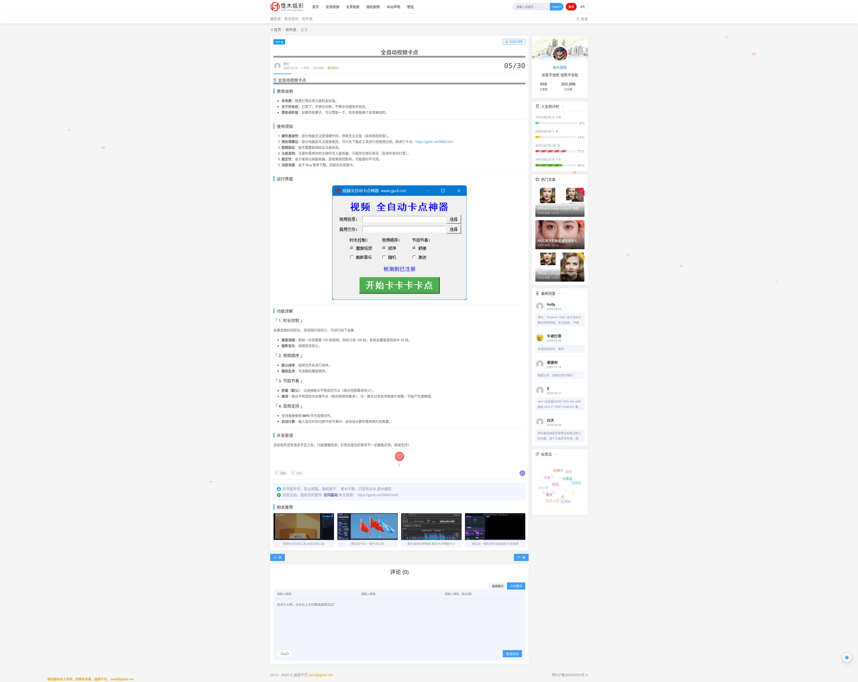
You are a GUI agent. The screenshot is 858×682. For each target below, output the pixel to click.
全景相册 (353, 6)
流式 (571, 7)
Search (556, 6)
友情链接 (332, 6)
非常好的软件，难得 (551, 349)
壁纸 (410, 6)
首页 (315, 6)
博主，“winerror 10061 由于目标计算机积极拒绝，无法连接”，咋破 (559, 319)
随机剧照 (373, 6)
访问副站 (331, 494)
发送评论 (512, 654)
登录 (584, 18)
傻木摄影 (560, 67)
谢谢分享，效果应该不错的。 (556, 375)
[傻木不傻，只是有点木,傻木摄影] (288, 6)
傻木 (286, 64)
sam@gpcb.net (321, 674)
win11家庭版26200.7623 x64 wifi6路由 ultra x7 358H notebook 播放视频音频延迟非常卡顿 (559, 404)
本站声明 (393, 6)
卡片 (582, 7)
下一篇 (521, 557)
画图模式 (498, 586)
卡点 (299, 473)
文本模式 (516, 586)
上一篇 (277, 557)
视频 (283, 473)
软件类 (307, 18)
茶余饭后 (291, 18)
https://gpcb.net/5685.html (434, 141)
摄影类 (275, 18)
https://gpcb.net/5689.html (378, 494)
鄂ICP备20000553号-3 (570, 674)
